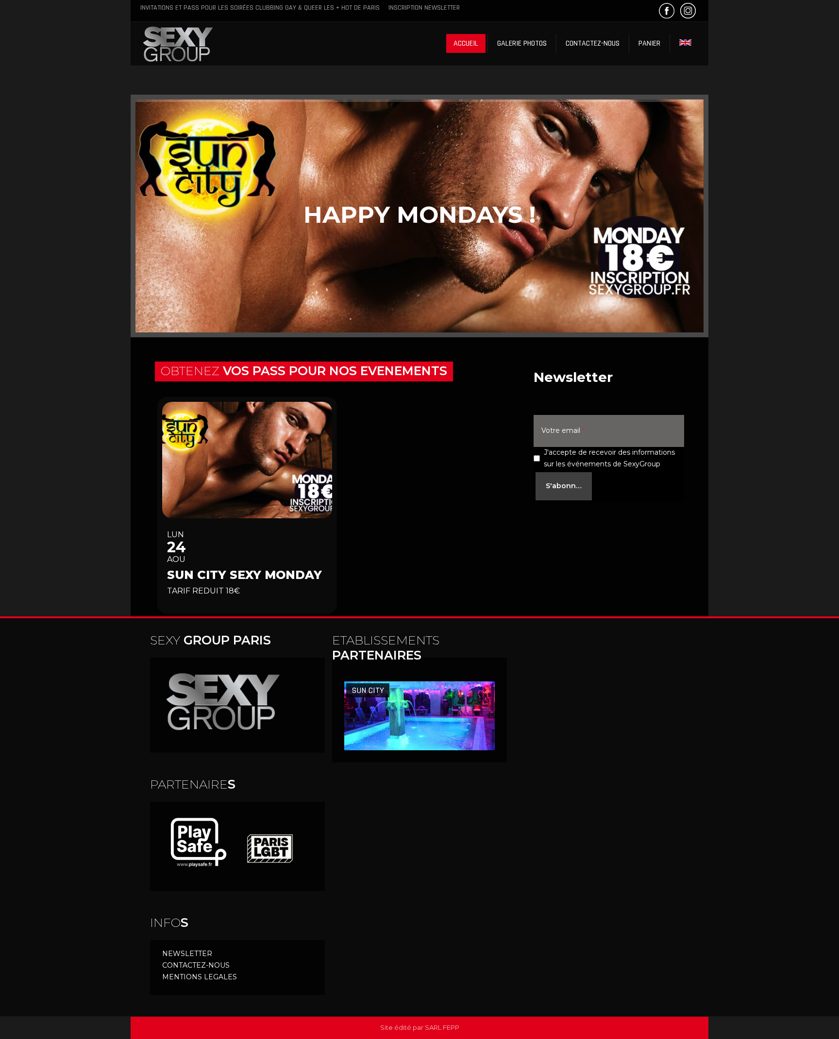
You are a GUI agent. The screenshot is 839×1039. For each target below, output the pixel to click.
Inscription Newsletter (424, 7)
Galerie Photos (522, 43)
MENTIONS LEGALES (199, 977)
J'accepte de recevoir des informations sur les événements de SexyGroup (609, 458)
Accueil (465, 43)
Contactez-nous (593, 43)
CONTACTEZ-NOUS (196, 965)
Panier (649, 43)
